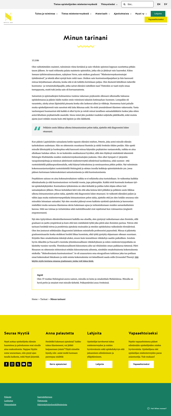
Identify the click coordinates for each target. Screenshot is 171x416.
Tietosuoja (42, 400)
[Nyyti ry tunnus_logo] (8, 12)
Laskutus (8, 400)
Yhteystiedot (10, 404)
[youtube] (23, 364)
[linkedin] (29, 364)
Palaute (7, 397)
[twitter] (18, 364)
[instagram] (12, 364)
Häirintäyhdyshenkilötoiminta (52, 404)
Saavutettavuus (44, 397)
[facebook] (6, 364)
